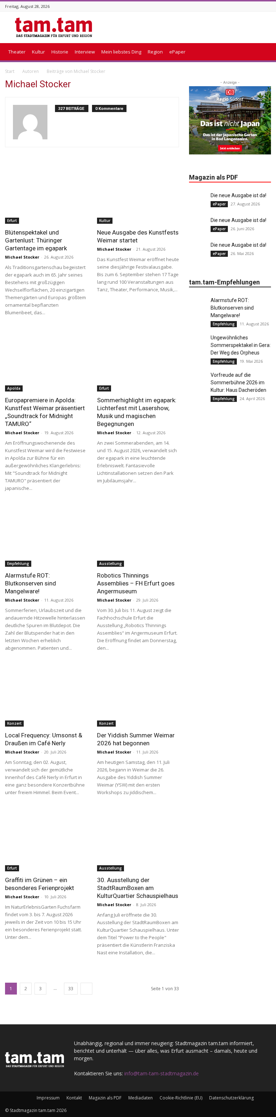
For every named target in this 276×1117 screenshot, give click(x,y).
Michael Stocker (22, 257)
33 (70, 989)
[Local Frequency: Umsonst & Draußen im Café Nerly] (46, 697)
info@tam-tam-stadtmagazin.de (161, 1073)
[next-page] (86, 989)
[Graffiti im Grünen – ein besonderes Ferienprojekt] (46, 841)
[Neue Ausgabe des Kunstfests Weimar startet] (138, 194)
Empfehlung (18, 563)
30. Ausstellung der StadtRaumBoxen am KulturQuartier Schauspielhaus (137, 887)
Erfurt (12, 220)
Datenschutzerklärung (231, 1098)
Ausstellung (110, 563)
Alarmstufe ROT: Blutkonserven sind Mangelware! (30, 583)
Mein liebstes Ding (121, 51)
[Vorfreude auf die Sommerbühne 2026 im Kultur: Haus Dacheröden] (198, 380)
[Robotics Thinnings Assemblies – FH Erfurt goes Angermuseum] (138, 537)
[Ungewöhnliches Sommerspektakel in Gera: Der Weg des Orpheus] (198, 343)
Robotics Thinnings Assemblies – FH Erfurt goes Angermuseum (136, 583)
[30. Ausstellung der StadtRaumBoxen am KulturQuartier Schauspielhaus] (138, 841)
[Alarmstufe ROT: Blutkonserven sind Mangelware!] (46, 537)
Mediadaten (140, 1098)
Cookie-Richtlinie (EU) (181, 1098)
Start (9, 71)
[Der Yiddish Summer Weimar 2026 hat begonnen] (138, 697)
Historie (59, 51)
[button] (262, 51)
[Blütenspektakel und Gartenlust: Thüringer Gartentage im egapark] (46, 194)
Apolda (13, 388)
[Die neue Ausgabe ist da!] (198, 201)
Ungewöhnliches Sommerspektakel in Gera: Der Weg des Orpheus (241, 345)
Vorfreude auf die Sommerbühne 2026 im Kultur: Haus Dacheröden (238, 382)
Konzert (14, 723)
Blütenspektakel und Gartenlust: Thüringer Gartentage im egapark (36, 240)
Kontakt (74, 1098)
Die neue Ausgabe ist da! (238, 195)
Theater (17, 51)
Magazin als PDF (105, 1098)
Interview (85, 51)
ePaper (177, 51)
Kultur (38, 51)
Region (155, 51)
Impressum (48, 1098)
